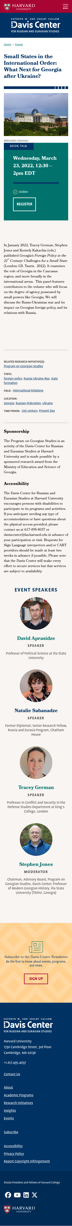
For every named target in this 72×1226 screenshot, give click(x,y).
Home (7, 44)
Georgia (9, 403)
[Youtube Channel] (17, 1196)
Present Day (47, 411)
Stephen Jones (36, 865)
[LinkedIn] (26, 1196)
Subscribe (11, 1132)
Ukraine (47, 403)
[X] (34, 1196)
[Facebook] (8, 1196)
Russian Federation (28, 403)
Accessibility (13, 1146)
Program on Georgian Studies (23, 366)
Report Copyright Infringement (27, 1161)
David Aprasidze (36, 639)
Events (19, 44)
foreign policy (13, 378)
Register (24, 204)
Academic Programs (18, 1095)
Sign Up (36, 979)
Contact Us (12, 1074)
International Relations (28, 390)
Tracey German (36, 788)
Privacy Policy (14, 1154)
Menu (65, 8)
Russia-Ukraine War (37, 378)
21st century (29, 411)
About (8, 1088)
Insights (10, 1111)
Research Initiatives (18, 1103)
